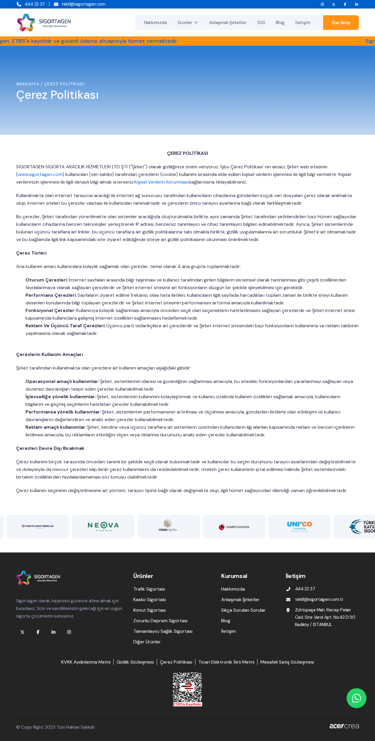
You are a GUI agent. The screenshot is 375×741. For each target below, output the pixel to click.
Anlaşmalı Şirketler (227, 23)
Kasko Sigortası (149, 599)
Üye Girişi (341, 22)
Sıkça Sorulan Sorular (243, 610)
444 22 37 (35, 4)
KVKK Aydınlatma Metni (85, 662)
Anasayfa (27, 84)
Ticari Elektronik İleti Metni (226, 662)
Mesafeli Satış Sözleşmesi (287, 662)
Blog (280, 23)
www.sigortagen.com (40, 174)
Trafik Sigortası (149, 589)
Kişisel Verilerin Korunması (161, 182)
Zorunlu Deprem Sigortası (160, 621)
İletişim (302, 23)
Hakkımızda (155, 23)
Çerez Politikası (176, 662)
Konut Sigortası (149, 610)
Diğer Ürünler (147, 642)
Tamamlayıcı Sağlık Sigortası (162, 631)
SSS (261, 23)
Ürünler (185, 23)
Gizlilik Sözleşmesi (135, 662)
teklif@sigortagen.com (83, 4)
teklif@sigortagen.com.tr (319, 599)
